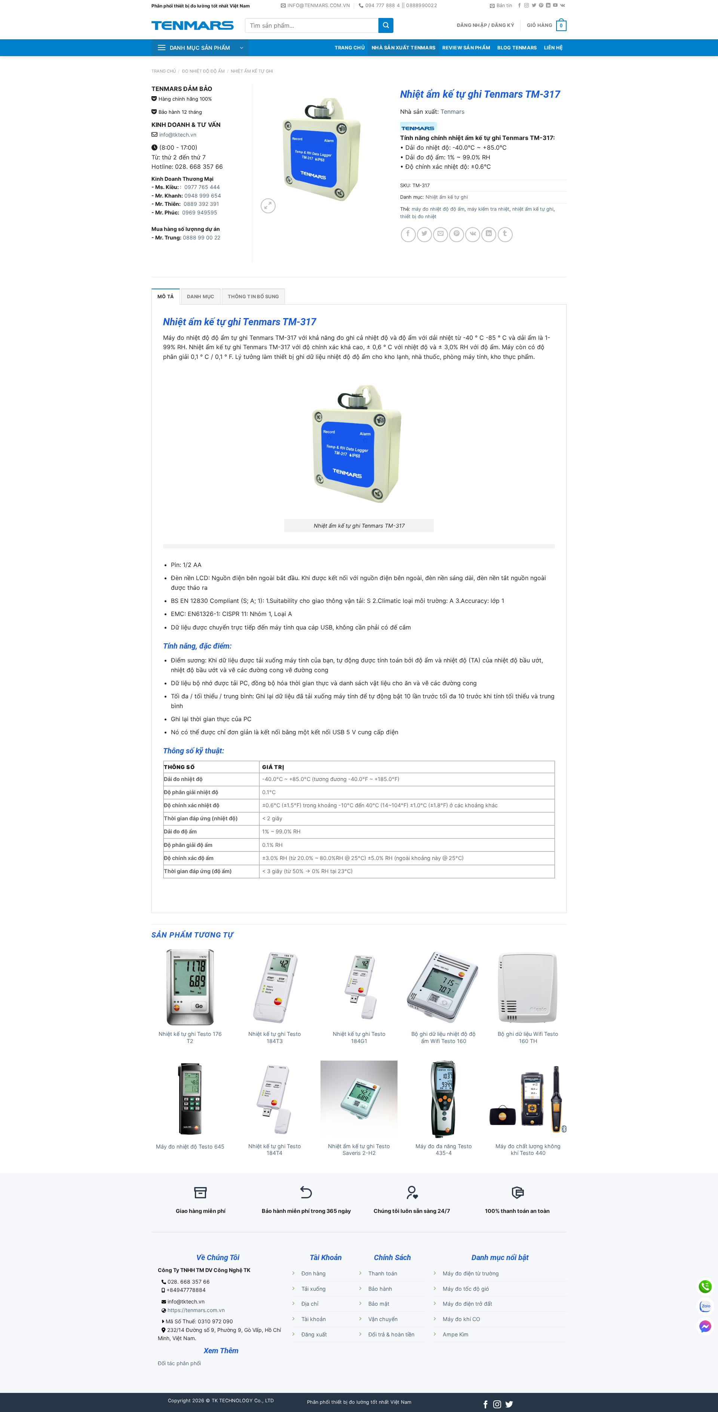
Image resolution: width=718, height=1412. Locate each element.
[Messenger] (705, 1326)
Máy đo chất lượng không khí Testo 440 (528, 1149)
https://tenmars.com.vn (196, 1310)
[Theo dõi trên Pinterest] (541, 5)
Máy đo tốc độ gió (466, 1289)
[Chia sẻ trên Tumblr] (505, 234)
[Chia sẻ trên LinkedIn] (488, 234)
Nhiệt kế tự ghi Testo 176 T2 (190, 1037)
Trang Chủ (350, 48)
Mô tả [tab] (165, 296)
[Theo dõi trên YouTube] (555, 5)
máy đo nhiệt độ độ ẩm (438, 209)
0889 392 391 (201, 204)
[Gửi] (385, 25)
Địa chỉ (309, 1303)
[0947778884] (705, 1287)
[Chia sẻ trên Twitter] (424, 234)
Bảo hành (380, 1289)
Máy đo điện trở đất (467, 1303)
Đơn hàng (313, 1273)
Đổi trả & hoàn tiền (391, 1334)
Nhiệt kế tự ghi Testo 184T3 (274, 1037)
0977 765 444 (201, 187)
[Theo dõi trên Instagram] (526, 5)
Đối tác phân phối (179, 1363)
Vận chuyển (383, 1319)
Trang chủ (163, 71)
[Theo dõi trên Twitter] (534, 5)
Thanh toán (382, 1273)
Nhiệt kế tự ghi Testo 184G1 (359, 1037)
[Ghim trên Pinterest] (456, 234)
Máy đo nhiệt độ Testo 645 (190, 1146)
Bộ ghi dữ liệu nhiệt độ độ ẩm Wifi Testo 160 (443, 1037)
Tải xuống (313, 1289)
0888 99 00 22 (201, 237)
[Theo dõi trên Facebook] (519, 5)
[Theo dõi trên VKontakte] (562, 5)
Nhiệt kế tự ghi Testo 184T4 (274, 1149)
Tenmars (452, 111)
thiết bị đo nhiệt (418, 216)
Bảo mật (378, 1303)
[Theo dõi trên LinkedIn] (548, 5)
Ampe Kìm (456, 1334)
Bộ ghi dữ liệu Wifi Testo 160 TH (528, 1037)
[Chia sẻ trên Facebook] (408, 234)
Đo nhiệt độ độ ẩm (203, 71)
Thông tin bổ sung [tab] (253, 296)
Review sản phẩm (466, 48)
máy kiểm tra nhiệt (488, 209)
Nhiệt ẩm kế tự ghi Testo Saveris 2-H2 (359, 1149)
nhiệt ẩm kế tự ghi (532, 209)
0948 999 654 (202, 195)
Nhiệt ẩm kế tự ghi (252, 71)
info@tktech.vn (177, 134)
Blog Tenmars (517, 48)
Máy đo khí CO (461, 1319)
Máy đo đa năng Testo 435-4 (443, 1149)
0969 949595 (199, 212)
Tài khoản (313, 1319)
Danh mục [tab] (200, 296)
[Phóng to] (268, 205)
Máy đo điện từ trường (471, 1273)
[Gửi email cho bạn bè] (440, 234)
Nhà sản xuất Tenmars (403, 48)
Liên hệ (553, 48)
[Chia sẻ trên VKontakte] (472, 234)
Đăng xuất (314, 1334)
